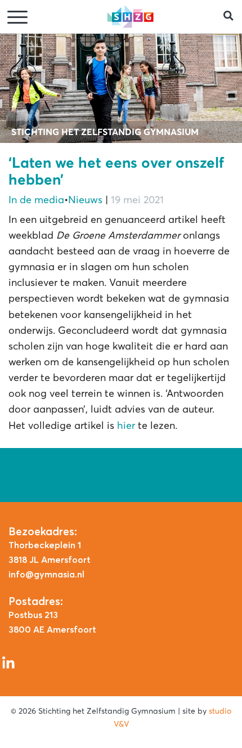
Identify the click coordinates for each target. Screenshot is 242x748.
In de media (36, 200)
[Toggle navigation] (18, 18)
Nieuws (85, 200)
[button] (232, 17)
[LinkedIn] (8, 661)
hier (126, 425)
